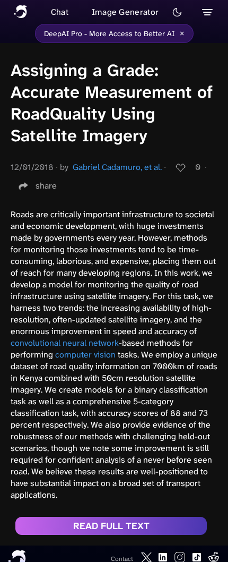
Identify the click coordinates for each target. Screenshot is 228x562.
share (46, 185)
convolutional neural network (65, 342)
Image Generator (125, 12)
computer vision (85, 354)
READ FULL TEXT (111, 526)
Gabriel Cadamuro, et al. (117, 167)
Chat (59, 12)
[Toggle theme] (177, 12)
